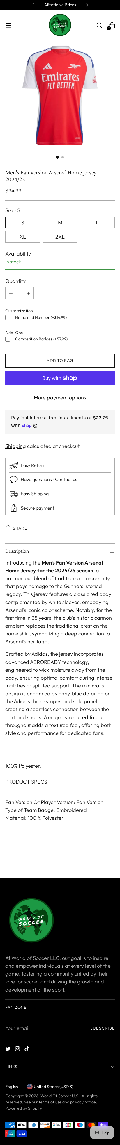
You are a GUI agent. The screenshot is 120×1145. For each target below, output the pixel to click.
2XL (60, 236)
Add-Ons (14, 332)
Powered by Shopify (23, 1108)
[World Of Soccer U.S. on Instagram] (18, 1050)
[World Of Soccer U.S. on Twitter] (8, 1050)
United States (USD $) (53, 1086)
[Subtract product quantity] (28, 293)
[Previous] (33, 5)
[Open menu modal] (8, 25)
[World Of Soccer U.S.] (60, 25)
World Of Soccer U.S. (60, 1095)
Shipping (15, 446)
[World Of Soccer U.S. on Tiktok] (27, 1050)
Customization (19, 310)
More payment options (60, 397)
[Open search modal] (99, 25)
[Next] (87, 5)
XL (23, 236)
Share (20, 528)
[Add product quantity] (11, 293)
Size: (12, 210)
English (11, 1086)
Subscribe (102, 1028)
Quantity (15, 281)
